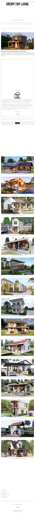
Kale (14, 511)
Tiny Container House (4, 493)
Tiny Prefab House (3, 497)
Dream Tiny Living (20, 510)
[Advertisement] (17, 12)
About (2, 1)
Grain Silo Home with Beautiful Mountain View (13, 51)
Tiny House (2, 494)
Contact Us (5, 1)
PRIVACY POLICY (10, 1)
